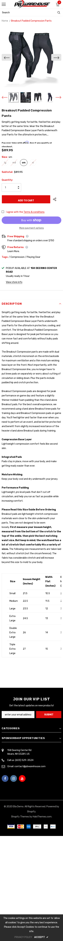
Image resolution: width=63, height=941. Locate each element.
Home (5, 20)
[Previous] (7, 57)
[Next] (56, 57)
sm (24, 162)
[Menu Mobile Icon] (4, 4)
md (14, 162)
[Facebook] (5, 778)
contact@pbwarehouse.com (30, 766)
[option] (31, 57)
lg (5, 162)
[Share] (57, 199)
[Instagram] (13, 778)
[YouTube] (22, 778)
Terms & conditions (34, 212)
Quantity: (7, 180)
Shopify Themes (20, 816)
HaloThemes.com (42, 816)
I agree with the (14, 212)
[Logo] (32, 4)
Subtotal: (7, 172)
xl (33, 162)
